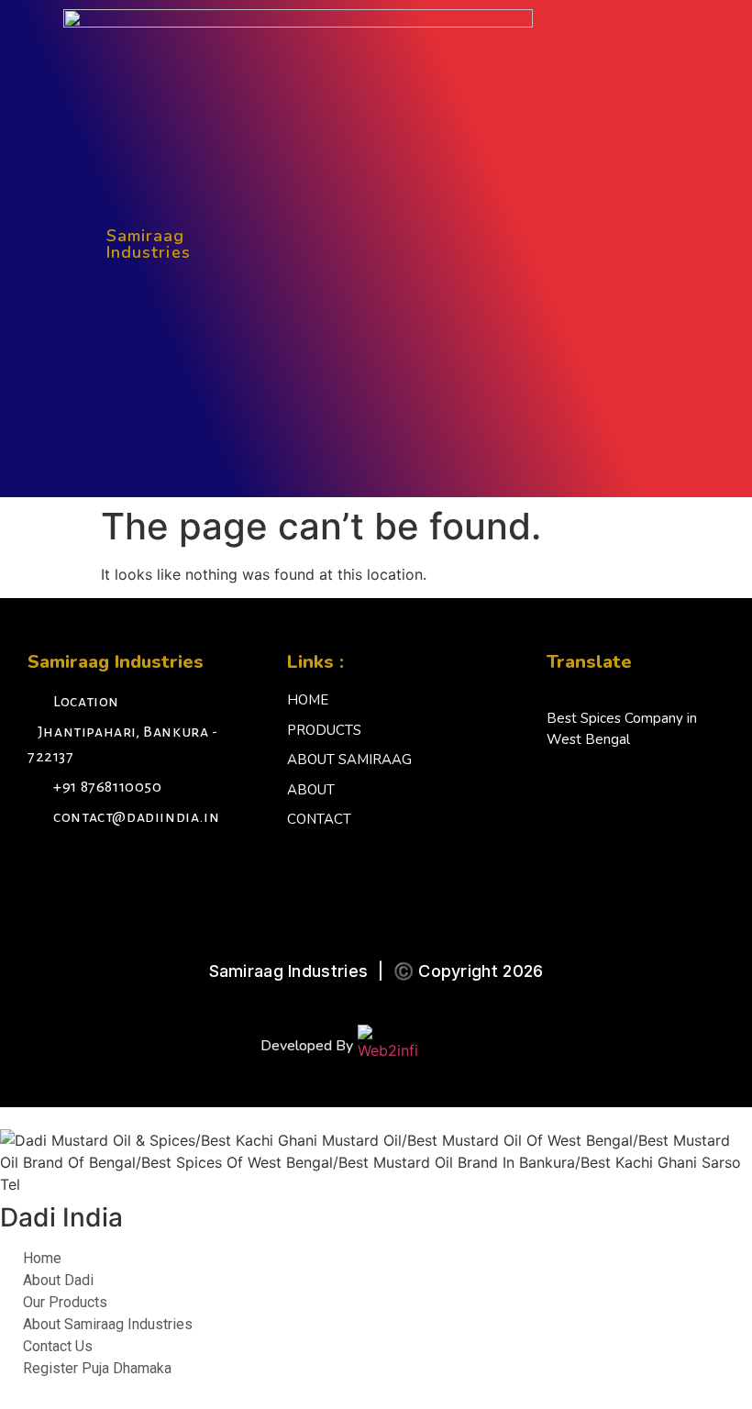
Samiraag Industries (148, 244)
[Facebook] (46, 867)
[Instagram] (87, 867)
